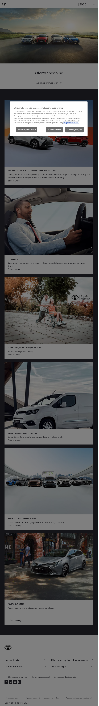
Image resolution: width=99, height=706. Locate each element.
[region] (49, 118)
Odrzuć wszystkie (54, 129)
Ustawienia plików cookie (26, 129)
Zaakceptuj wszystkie (74, 129)
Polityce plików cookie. (71, 122)
